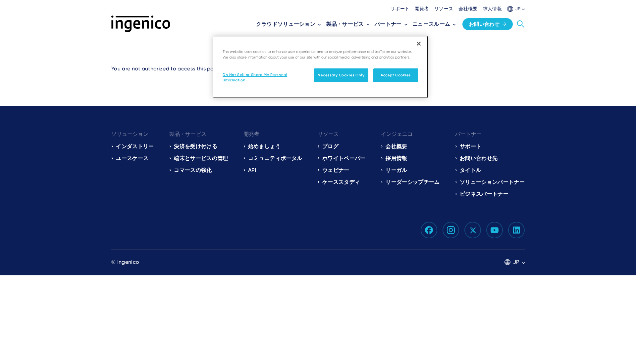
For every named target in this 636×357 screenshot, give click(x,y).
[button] (516, 8)
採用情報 (396, 158)
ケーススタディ (341, 182)
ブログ (330, 146)
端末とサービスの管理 (201, 158)
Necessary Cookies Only (341, 75)
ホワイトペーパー (344, 158)
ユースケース (132, 158)
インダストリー (135, 146)
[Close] (418, 43)
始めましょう (264, 146)
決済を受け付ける (195, 146)
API (252, 170)
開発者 (422, 8)
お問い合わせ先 (479, 158)
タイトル (470, 170)
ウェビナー (335, 170)
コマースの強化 (193, 170)
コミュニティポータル (275, 158)
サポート (400, 8)
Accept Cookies (396, 75)
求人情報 (492, 8)
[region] (320, 67)
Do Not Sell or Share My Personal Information (255, 77)
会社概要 (467, 8)
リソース (443, 8)
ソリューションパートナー (492, 182)
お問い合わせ (484, 24)
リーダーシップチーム (413, 182)
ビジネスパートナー (484, 194)
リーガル (396, 170)
